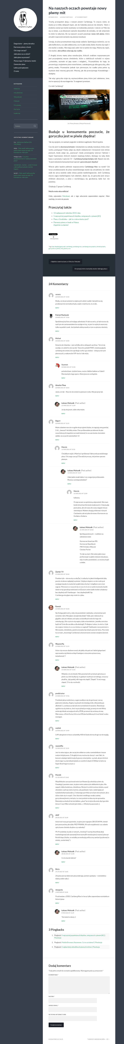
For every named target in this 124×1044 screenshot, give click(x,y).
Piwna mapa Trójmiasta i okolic (25, 61)
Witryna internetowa (57, 1014)
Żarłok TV (59, 572)
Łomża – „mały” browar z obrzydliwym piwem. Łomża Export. (25, 167)
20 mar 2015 (53, 17)
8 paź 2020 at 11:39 (68, 913)
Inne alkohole (18, 93)
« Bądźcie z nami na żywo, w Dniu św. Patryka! (65, 261)
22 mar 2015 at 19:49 (62, 730)
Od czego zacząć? (20, 50)
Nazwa (52, 996)
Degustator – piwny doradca (24, 44)
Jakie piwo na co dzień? (22, 54)
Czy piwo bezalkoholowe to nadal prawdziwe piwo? (25, 159)
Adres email (54, 1005)
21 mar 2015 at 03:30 (62, 609)
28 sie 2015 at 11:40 (68, 854)
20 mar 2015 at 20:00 (62, 341)
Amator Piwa (60, 385)
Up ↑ (108, 1039)
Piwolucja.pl (58, 1039)
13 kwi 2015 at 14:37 (74, 473)
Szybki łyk (17, 113)
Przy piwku (17, 105)
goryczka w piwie (54, 248)
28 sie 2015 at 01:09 (61, 817)
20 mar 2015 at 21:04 (68, 367)
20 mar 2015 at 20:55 (62, 388)
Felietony (17, 89)
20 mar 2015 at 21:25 (62, 423)
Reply (57, 308)
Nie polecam (18, 97)
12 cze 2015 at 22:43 (62, 777)
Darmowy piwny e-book (22, 47)
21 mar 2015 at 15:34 (68, 405)
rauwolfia (59, 746)
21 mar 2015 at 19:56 (62, 696)
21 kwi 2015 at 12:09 (80, 493)
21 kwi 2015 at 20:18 (86, 530)
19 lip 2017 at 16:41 (61, 871)
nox (69, 248)
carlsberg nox (77, 246)
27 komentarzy (81, 17)
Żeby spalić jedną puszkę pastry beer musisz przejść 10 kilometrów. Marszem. (24, 150)
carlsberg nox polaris (89, 246)
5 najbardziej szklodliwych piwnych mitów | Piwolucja (81, 947)
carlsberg (69, 246)
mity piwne (64, 248)
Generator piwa (19, 64)
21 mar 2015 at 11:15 (62, 646)
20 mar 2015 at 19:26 (62, 317)
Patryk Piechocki (62, 315)
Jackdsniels (17, 165)
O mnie (16, 71)
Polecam (16, 101)
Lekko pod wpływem (21, 68)
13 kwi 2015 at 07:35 (68, 449)
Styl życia (17, 109)
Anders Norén (99, 1039)
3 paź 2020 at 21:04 (61, 892)
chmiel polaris (100, 246)
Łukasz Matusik (66, 17)
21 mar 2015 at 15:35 (68, 670)
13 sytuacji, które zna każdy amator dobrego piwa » (91, 269)
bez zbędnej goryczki (59, 246)
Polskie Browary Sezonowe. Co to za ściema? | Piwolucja (82, 942)
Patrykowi (66, 196)
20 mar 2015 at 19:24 (62, 297)
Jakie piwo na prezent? (22, 57)
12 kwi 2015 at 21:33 (62, 748)
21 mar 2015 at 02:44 (62, 574)
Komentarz (54, 975)
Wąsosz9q (59, 644)
